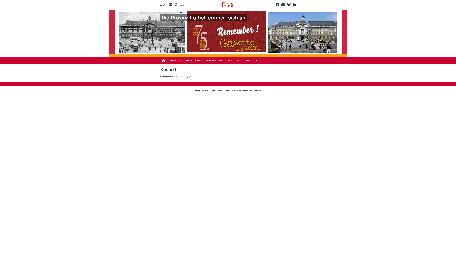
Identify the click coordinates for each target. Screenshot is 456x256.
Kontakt (255, 60)
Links (247, 60)
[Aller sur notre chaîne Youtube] (283, 5)
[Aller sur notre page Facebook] (277, 5)
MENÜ (163, 5)
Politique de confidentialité (242, 90)
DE (181, 5)
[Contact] (170, 5)
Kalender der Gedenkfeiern (205, 60)
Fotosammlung (225, 60)
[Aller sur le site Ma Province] (294, 5)
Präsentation (173, 60)
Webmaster (258, 90)
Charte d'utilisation (224, 90)
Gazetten (187, 60)
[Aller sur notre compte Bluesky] (289, 5)
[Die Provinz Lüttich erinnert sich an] (163, 60)
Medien (238, 60)
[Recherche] (176, 5)
